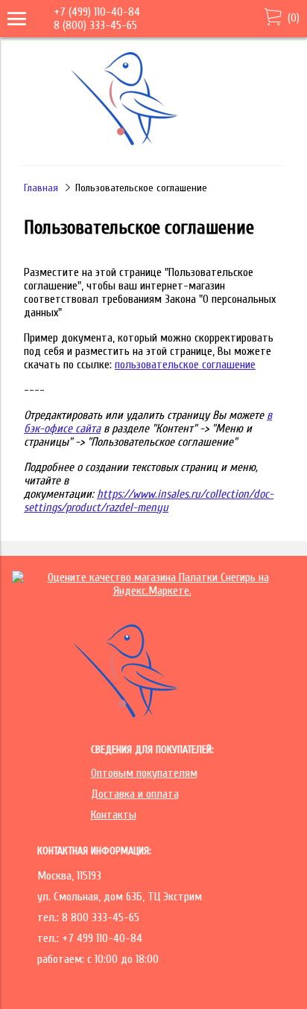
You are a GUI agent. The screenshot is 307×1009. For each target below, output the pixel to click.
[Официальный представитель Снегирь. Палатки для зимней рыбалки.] (150, 144)
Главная (41, 188)
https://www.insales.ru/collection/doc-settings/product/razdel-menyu (148, 500)
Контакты (113, 814)
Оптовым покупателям (144, 773)
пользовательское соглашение (185, 364)
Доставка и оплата (135, 794)
